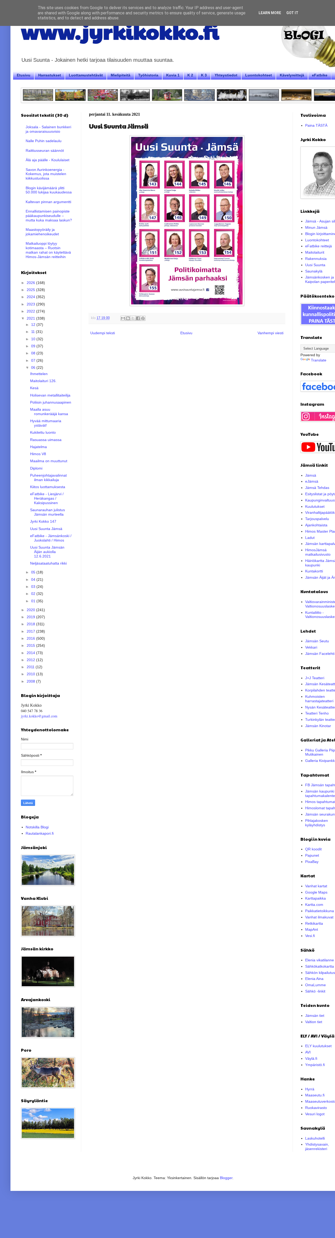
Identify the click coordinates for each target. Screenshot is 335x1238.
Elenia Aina (314, 979)
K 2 (190, 75)
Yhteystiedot (226, 75)
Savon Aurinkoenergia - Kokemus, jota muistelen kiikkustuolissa (46, 174)
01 (33, 601)
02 (33, 594)
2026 (31, 283)
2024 (31, 297)
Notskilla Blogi (37, 827)
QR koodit (313, 849)
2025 (31, 290)
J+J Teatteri (314, 678)
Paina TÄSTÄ (316, 125)
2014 (31, 653)
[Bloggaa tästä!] (128, 318)
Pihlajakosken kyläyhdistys (316, 822)
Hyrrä (309, 1089)
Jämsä (310, 475)
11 (33, 332)
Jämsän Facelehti (319, 653)
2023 (31, 304)
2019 (31, 617)
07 (33, 360)
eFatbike (319, 75)
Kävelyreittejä (292, 75)
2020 (31, 610)
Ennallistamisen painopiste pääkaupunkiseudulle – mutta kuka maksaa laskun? (49, 215)
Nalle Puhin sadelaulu (44, 141)
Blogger (226, 1178)
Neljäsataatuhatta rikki (48, 563)
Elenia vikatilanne (319, 960)
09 (33, 346)
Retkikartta (314, 923)
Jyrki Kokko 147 (43, 521)
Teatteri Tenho (317, 713)
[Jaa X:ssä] (133, 318)
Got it (292, 13)
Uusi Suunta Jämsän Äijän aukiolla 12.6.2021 (47, 551)
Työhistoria (148, 75)
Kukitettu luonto (43, 432)
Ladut (310, 538)
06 (33, 367)
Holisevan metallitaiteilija (50, 395)
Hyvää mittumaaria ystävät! (45, 423)
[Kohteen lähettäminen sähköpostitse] (123, 318)
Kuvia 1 (173, 75)
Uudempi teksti (102, 333)
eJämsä (311, 481)
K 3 (204, 75)
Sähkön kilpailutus (320, 973)
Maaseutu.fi (315, 1095)
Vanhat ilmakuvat (319, 917)
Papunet (312, 855)
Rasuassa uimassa (46, 440)
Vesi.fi (310, 936)
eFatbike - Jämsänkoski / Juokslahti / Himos (50, 538)
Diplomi (36, 468)
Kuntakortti (314, 571)
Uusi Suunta (315, 265)
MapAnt (311, 929)
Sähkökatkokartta (319, 966)
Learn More (270, 13)
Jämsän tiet (314, 1015)
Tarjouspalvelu (317, 519)
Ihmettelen (39, 374)
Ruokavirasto (316, 1108)
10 (33, 339)
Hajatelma (38, 447)
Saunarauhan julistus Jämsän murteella (47, 512)
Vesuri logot (315, 1114)
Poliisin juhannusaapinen (50, 402)
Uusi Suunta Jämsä (46, 529)
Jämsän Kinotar (318, 726)
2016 (31, 638)
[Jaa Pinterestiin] (143, 318)
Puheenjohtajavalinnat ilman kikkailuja (48, 477)
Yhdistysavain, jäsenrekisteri (317, 1146)
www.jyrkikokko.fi (120, 31)
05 (33, 572)
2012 (31, 660)
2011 (31, 667)
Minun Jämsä (316, 227)
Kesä (34, 388)
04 (33, 579)
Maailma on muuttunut (48, 461)
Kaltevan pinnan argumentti (48, 202)
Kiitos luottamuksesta (47, 487)
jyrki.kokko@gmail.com (39, 715)
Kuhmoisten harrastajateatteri (319, 698)
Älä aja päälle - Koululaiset (47, 160)
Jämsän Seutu (317, 641)
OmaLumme (315, 985)
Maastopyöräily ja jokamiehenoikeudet (42, 231)
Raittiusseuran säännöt (45, 150)
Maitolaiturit (314, 252)
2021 (31, 318)
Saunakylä (313, 271)
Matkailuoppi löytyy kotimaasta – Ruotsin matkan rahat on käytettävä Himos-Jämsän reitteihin (48, 250)
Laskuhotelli (315, 1138)
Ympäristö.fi (315, 1065)
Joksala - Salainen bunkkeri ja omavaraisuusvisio (48, 129)
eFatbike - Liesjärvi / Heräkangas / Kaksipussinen (47, 498)
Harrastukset (49, 75)
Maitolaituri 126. (43, 381)
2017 (31, 631)
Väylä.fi (311, 1058)
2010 (31, 674)
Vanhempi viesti (270, 333)
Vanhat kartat (316, 886)
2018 (31, 624)
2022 (31, 311)
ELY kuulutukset (318, 1046)
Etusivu (23, 75)
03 (33, 586)
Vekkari (311, 647)
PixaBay (312, 862)
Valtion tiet (313, 1022)
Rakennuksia (316, 258)
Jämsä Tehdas (317, 488)
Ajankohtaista (316, 525)
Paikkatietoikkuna (319, 911)
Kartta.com (314, 904)
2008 (31, 681)
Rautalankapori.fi (40, 833)
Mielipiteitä (120, 75)
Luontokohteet (258, 75)
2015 (31, 645)
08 (33, 353)
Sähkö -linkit (315, 991)
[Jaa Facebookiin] (138, 318)
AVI (308, 1052)
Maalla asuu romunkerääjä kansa (49, 411)
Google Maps (316, 892)
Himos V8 (38, 454)
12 (33, 324)
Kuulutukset (315, 506)
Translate (318, 360)
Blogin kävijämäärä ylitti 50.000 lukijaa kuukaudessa (49, 190)
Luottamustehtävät (86, 75)
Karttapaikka (315, 898)
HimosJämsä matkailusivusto (318, 552)
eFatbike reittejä (318, 246)
